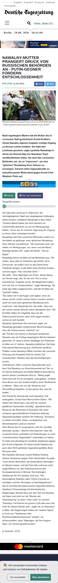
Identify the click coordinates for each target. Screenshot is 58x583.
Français (39, 2)
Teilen (40, 84)
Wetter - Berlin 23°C (43, 23)
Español (28, 2)
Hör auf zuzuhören (31, 195)
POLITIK (7, 83)
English (18, 2)
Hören (9, 195)
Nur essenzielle (18, 577)
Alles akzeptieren (40, 577)
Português (10, 5)
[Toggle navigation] (7, 23)
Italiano (50, 2)
